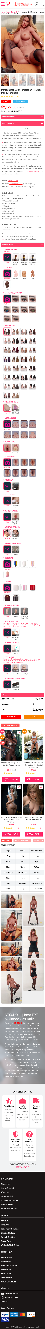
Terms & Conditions (8, 1237)
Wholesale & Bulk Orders (10, 1245)
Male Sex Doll (6, 1261)
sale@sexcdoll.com (12, 1293)
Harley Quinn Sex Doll (8, 1208)
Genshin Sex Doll (7, 1196)
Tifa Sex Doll (5, 1184)
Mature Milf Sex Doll (8, 1282)
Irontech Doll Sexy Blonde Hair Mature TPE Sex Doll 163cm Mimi (33, 765)
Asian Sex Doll (6, 1274)
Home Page (5, 12)
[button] (41, 44)
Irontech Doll (16, 12)
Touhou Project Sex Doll (9, 1200)
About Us (4, 1221)
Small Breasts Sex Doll (9, 1265)
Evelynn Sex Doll (7, 1204)
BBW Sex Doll (6, 1270)
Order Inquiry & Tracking (9, 1229)
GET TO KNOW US (22, 1167)
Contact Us (5, 1225)
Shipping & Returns (8, 1233)
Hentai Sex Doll (6, 1278)
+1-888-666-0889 (11, 1297)
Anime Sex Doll (6, 1257)
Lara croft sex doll (7, 1188)
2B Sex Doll (5, 1192)
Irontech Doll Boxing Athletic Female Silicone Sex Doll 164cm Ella (11, 819)
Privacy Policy (6, 1241)
